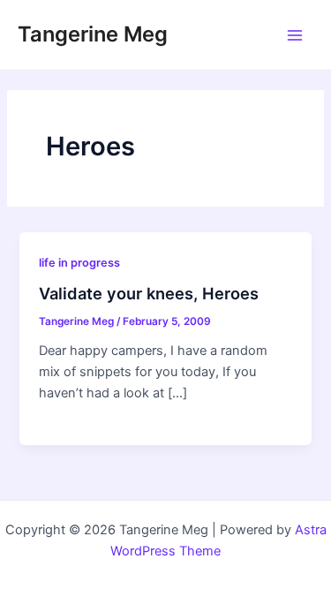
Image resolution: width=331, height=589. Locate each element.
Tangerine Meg (93, 34)
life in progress (79, 262)
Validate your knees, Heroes (149, 293)
